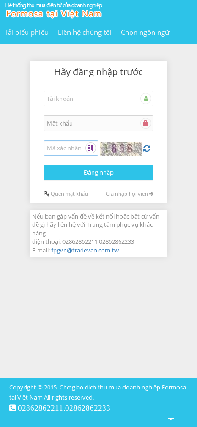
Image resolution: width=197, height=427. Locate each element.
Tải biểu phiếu (27, 32)
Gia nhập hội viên (127, 193)
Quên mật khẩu (69, 193)
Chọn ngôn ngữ (145, 32)
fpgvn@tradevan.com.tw (85, 250)
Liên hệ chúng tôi (85, 32)
